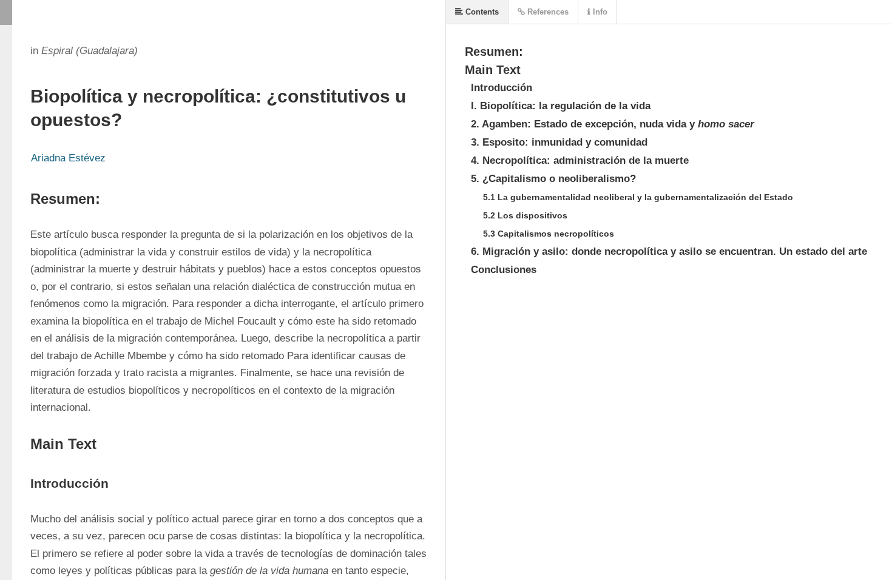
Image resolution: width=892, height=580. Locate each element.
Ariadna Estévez (68, 158)
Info (598, 11)
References (547, 11)
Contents (481, 11)
